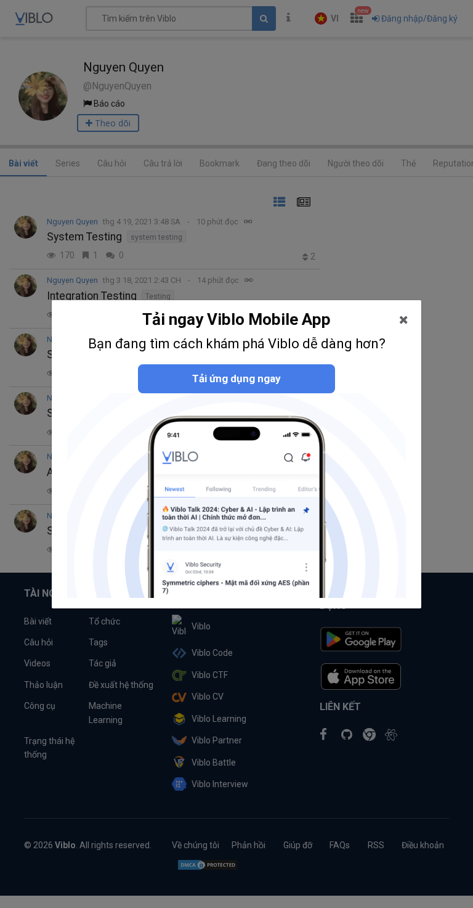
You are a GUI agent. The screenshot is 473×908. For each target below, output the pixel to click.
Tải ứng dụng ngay (236, 378)
